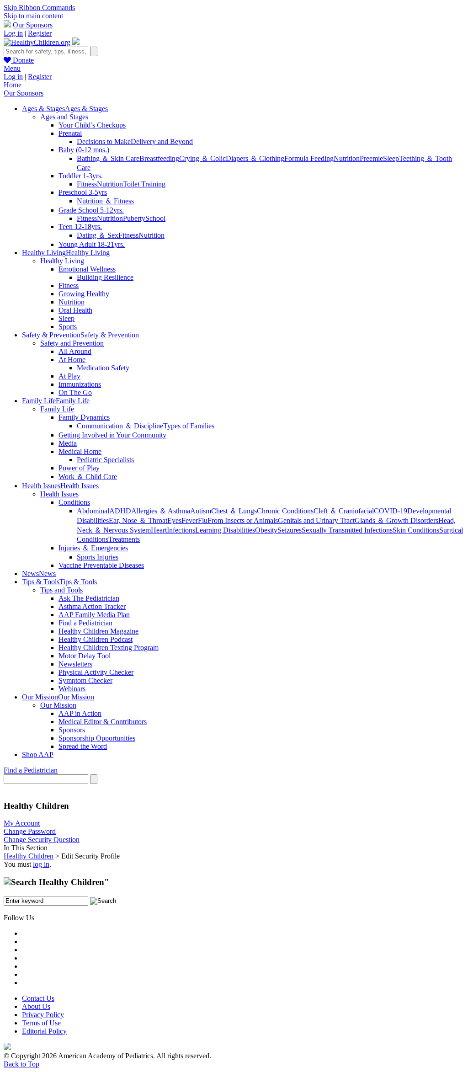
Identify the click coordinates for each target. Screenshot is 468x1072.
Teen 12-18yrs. (80, 226)
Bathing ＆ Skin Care (108, 158)
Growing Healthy (83, 294)
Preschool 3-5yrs (82, 192)
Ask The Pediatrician (88, 598)
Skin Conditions (416, 530)
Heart (159, 530)
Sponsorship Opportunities (96, 738)
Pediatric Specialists (105, 460)
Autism (200, 511)
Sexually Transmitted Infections (347, 530)
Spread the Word (82, 746)
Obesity (266, 530)
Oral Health (75, 310)
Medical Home (79, 451)
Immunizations (79, 384)
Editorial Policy (44, 1031)
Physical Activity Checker (95, 672)
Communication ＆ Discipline (120, 426)
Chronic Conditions (285, 511)
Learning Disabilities (225, 530)
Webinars (71, 689)
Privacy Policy (43, 1015)
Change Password (30, 831)
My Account (22, 823)
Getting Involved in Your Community (112, 435)
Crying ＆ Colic (202, 158)
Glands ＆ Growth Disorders (396, 520)
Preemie (371, 158)
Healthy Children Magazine (98, 631)
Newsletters (75, 664)
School (155, 218)
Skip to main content (33, 16)
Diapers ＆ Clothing (255, 158)
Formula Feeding (309, 158)
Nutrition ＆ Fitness (105, 201)
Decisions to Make (104, 141)
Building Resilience (105, 277)
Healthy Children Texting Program (108, 647)
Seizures (289, 530)
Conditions (74, 502)
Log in (13, 33)
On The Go (75, 392)
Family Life (57, 409)
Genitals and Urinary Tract (316, 520)
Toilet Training (144, 184)
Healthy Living (62, 261)
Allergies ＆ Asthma (160, 511)
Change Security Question (42, 839)
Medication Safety (103, 368)
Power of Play (79, 468)
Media (67, 443)
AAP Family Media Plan (94, 615)
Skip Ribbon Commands (39, 7)
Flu (202, 520)
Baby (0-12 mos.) (83, 150)
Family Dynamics (84, 417)
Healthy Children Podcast (95, 639)
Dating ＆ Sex (97, 235)
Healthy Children (28, 856)
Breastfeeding (159, 158)
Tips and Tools (61, 590)
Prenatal (70, 133)
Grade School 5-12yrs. (91, 210)
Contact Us (38, 998)
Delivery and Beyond (162, 141)
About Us (36, 1006)
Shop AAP (37, 754)
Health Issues (59, 494)
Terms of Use (41, 1023)
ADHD (120, 511)
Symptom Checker (85, 680)
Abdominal (93, 511)
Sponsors (71, 730)
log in (41, 864)
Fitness (87, 184)
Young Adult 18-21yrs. (91, 244)
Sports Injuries (97, 557)
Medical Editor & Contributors (102, 721)
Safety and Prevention (72, 343)
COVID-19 (390, 511)
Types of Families (188, 426)
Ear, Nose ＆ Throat (138, 520)
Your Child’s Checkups (92, 125)
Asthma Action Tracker (92, 606)
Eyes (174, 520)
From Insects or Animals (242, 520)
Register (40, 33)
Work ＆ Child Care (87, 476)
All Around (74, 351)
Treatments (124, 539)
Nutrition (347, 158)
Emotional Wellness (87, 269)
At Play (69, 376)
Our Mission (58, 705)
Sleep (391, 158)
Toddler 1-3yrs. (80, 176)
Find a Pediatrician (85, 623)
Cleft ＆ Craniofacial (344, 511)
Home (12, 85)
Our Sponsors (33, 25)
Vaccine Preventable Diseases (101, 565)
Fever (189, 520)
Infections (181, 530)
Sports (67, 327)
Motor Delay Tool (84, 656)
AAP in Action (79, 713)
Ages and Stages (64, 117)
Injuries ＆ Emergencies (93, 548)
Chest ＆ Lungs (234, 511)
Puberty (134, 218)
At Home (71, 359)
